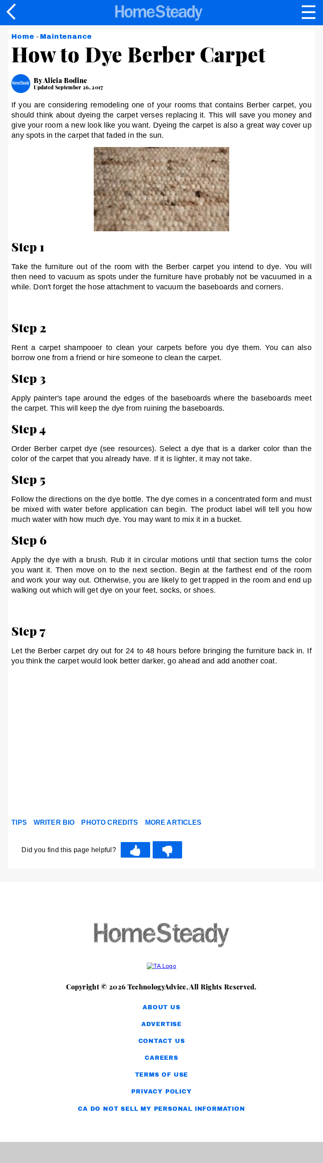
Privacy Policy (161, 1091)
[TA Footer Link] (161, 965)
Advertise (161, 1024)
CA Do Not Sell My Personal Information (161, 1109)
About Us (161, 1007)
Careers (161, 1058)
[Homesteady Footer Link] (161, 935)
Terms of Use (161, 1075)
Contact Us (161, 1041)
